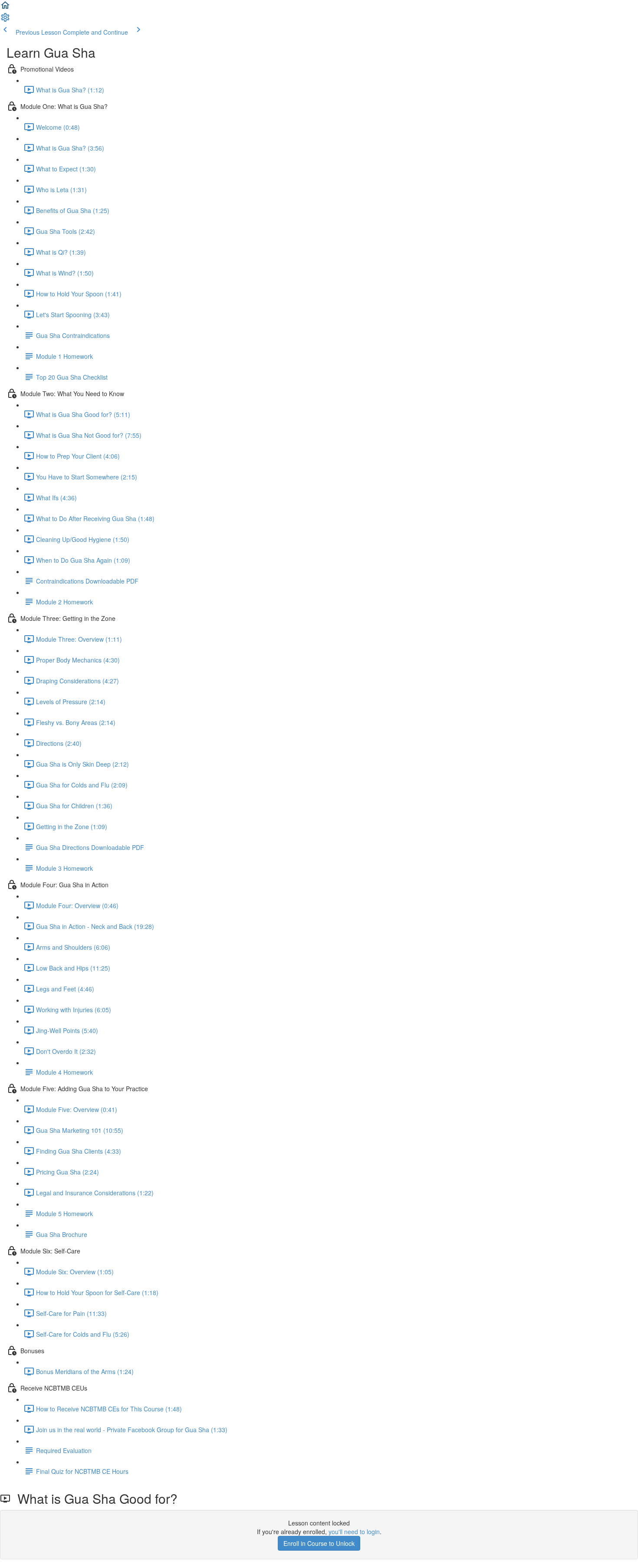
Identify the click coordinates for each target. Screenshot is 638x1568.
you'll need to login (354, 1531)
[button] (5, 7)
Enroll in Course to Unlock (319, 1543)
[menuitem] (5, 20)
